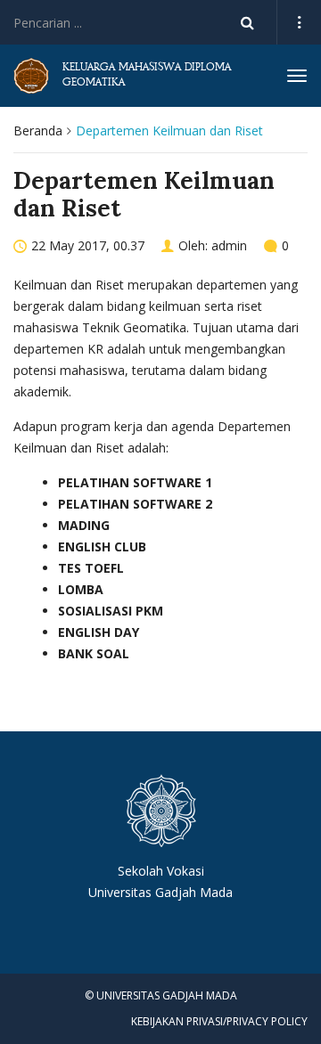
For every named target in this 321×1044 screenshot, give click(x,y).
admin (229, 245)
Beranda (37, 130)
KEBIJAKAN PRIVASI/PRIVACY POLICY (219, 1021)
